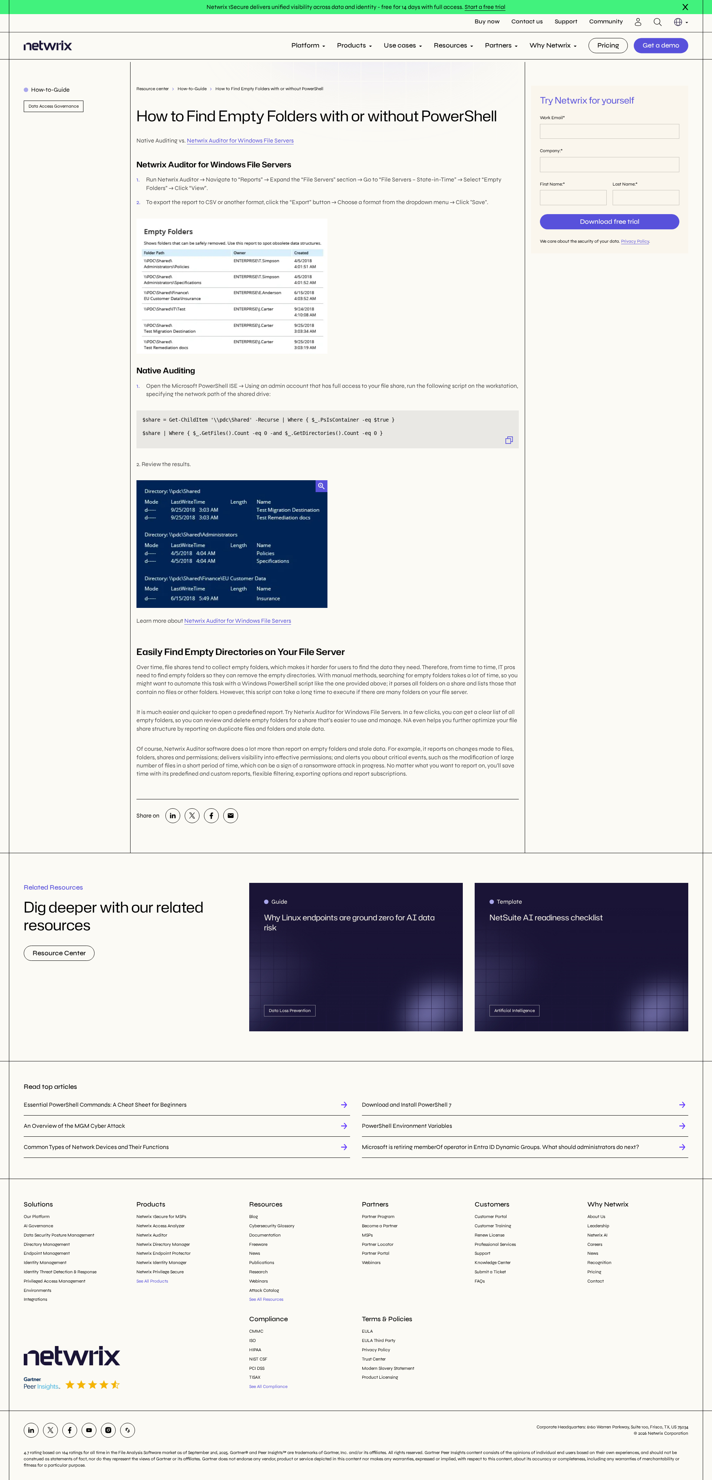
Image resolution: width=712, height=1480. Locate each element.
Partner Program (378, 1216)
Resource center (152, 88)
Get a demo (661, 45)
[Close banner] (685, 7)
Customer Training (493, 1225)
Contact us (527, 21)
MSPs (367, 1235)
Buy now (487, 21)
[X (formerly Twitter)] (192, 815)
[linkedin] (172, 815)
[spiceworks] (127, 1430)
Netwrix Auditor (151, 1235)
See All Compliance (268, 1386)
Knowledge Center (493, 1262)
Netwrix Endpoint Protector (163, 1253)
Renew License (489, 1235)
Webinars (258, 1281)
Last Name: (624, 183)
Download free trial (609, 221)
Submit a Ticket (490, 1271)
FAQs (480, 1281)
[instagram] (108, 1430)
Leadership (598, 1225)
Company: (550, 150)
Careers (594, 1244)
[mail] (230, 815)
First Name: (551, 183)
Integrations (35, 1299)
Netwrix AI (597, 1235)
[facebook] (211, 815)
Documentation (265, 1235)
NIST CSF (258, 1359)
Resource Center (59, 953)
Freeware (258, 1244)
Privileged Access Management (54, 1281)
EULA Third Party (378, 1340)
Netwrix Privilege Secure (160, 1271)
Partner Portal (375, 1253)
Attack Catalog (264, 1290)
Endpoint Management (47, 1253)
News (254, 1253)
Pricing (608, 45)
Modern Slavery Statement (388, 1368)
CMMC (256, 1331)
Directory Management (47, 1244)
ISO (252, 1340)
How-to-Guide (192, 88)
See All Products (152, 1281)
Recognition (599, 1262)
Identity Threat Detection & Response (60, 1271)
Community (606, 21)
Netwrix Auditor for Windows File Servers (240, 140)
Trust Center (374, 1359)
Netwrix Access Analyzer (160, 1225)
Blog (253, 1216)
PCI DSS (256, 1368)
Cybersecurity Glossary (271, 1225)
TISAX (254, 1377)
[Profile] (638, 22)
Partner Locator (377, 1244)
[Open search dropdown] (657, 22)
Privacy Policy (635, 241)
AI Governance (38, 1225)
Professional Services (495, 1244)
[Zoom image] (321, 486)
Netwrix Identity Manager (161, 1262)
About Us (596, 1216)
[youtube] (89, 1430)
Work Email (551, 117)
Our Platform (37, 1216)
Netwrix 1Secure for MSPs (161, 1216)
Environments (37, 1290)
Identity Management (45, 1262)
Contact (595, 1281)
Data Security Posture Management (59, 1235)
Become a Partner (380, 1225)
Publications (261, 1262)
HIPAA (255, 1349)
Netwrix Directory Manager (163, 1244)
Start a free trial (485, 6)
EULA (367, 1331)
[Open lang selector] (681, 22)
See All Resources (266, 1299)
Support (566, 21)
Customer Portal (491, 1216)
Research (258, 1271)
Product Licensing (380, 1377)
